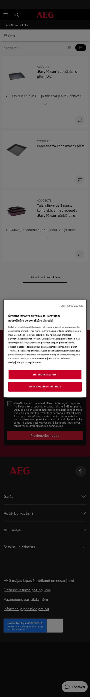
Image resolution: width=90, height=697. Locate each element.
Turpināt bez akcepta (71, 305)
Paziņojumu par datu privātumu (24, 362)
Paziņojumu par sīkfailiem (53, 358)
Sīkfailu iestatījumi (45, 374)
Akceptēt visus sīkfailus (45, 386)
